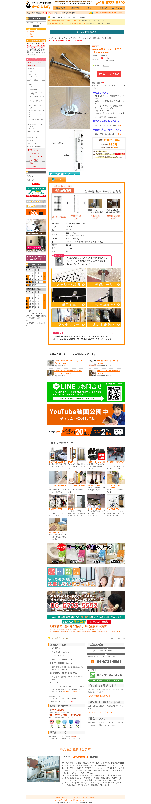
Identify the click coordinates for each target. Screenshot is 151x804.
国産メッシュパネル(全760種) (36, 115)
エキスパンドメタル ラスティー (36, 97)
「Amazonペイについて (69, 692)
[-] (69, 128)
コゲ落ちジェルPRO (57, 462)
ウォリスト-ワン (113, 509)
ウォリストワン (33, 76)
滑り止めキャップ (56, 533)
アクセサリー (32, 129)
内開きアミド (73, 462)
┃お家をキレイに (32, 150)
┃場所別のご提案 (32, 160)
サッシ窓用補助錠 (94, 509)
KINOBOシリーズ (33, 89)
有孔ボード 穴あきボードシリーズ (36, 111)
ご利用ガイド (75, 8)
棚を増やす (30, 140)
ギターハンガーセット (96, 485)
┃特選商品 (30, 163)
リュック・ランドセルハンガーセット (115, 486)
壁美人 (30, 84)
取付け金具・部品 (34, 131)
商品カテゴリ (60, 8)
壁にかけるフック (32, 137)
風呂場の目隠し (32, 36)
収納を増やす (55, 20)
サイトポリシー (77, 797)
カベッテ (31, 82)
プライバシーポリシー (67, 797)
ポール (31, 122)
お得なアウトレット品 (96, 462)
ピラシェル (32, 71)
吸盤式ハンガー (31, 143)
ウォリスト (32, 108)
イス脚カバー (31, 34)
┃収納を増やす (32, 65)
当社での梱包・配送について (99, 696)
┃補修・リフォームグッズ (35, 62)
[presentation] (57, 179)
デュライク (32, 87)
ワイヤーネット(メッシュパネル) (36, 125)
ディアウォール (33, 134)
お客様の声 (103, 8)
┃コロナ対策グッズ (33, 166)
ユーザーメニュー (118, 8)
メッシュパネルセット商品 (36, 119)
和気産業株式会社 (81, 757)
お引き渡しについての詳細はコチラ (102, 712)
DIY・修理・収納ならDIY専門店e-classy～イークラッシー (75, 800)
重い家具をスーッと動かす (34, 146)
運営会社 (58, 797)
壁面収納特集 (30, 69)
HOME (49, 20)
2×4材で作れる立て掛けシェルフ (36, 101)
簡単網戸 (71, 509)
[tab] (57, 179)
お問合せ (89, 8)
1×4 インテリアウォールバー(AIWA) (36, 93)
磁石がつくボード (34, 74)
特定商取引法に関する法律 (89, 797)
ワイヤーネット (32, 31)
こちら (119, 117)
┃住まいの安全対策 (33, 153)
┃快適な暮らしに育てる (34, 156)
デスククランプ (33, 79)
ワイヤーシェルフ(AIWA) (35, 105)
